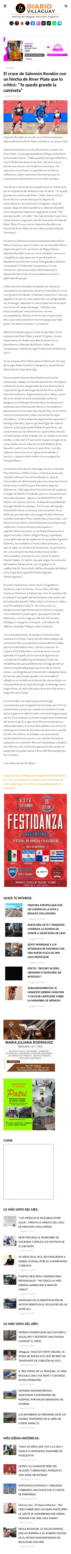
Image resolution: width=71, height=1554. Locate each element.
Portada (10, 67)
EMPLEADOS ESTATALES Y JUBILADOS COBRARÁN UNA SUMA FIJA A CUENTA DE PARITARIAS (41, 1490)
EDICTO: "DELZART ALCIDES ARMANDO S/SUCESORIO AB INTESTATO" (44, 972)
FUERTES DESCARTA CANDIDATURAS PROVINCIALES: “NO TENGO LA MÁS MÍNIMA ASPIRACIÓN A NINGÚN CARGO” (39, 1283)
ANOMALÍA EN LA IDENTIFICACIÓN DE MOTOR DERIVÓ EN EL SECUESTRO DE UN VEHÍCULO (42, 1305)
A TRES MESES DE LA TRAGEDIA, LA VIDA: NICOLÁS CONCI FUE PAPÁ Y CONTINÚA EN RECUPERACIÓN (42, 1376)
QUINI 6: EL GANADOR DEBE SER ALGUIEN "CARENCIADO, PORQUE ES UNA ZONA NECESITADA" (40, 1471)
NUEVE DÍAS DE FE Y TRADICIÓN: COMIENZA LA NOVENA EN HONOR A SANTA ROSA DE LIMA (46, 929)
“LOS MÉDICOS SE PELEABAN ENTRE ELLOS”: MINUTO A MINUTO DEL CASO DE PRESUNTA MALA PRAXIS (41, 1222)
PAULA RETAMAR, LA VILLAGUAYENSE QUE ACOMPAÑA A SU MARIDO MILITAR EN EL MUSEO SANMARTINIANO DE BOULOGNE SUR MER (42, 1536)
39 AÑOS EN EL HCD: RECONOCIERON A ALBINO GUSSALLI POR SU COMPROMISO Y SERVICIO (42, 1261)
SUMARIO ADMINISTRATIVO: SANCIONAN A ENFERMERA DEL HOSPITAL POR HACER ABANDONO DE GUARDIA (40, 1397)
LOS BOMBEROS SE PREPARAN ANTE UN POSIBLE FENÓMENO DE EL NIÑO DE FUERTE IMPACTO (42, 1419)
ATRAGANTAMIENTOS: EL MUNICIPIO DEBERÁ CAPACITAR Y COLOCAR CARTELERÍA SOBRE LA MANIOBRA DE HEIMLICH (46, 994)
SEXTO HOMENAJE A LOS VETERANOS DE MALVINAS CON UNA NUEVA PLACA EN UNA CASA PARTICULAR (46, 951)
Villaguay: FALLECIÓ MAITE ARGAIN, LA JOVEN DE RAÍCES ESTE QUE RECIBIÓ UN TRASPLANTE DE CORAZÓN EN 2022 (41, 1356)
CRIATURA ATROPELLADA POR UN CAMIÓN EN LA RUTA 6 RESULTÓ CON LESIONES (45, 909)
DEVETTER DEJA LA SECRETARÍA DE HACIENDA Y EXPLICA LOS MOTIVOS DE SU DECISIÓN (41, 1242)
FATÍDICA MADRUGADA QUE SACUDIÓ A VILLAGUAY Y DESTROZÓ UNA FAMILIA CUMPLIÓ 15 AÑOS (42, 1337)
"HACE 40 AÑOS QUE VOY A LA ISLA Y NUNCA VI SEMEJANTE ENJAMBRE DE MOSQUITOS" (40, 1451)
